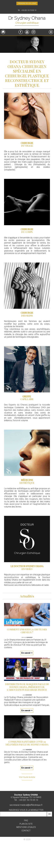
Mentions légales (26, 827)
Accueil (3, 32)
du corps (27, 232)
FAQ (26, 820)
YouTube (27, 32)
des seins (27, 315)
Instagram (33, 32)
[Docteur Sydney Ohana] (27, 21)
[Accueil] (27, 44)
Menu (51, 32)
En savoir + (27, 653)
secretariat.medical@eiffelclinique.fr (26, 805)
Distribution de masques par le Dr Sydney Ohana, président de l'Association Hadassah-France (27, 687)
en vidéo (27, 569)
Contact (26, 830)
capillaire (27, 399)
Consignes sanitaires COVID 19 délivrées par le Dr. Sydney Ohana (27, 743)
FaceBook (20, 32)
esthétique (27, 482)
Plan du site (26, 824)
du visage (27, 145)
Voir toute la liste (27, 777)
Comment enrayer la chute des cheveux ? (27, 631)
